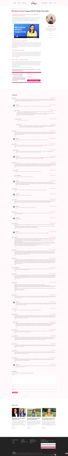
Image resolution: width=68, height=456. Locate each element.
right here (31, 67)
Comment (14, 374)
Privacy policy (52, 454)
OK (55, 454)
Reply (16, 107)
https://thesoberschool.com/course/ (38, 158)
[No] (66, 454)
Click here (36, 69)
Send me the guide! (33, 80)
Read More (13, 427)
